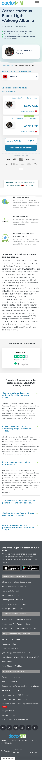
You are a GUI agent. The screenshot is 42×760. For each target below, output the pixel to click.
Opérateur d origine (10, 648)
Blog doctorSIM (8, 711)
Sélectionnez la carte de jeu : (15, 88)
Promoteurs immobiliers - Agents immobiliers (20, 705)
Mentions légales (18, 751)
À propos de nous (9, 715)
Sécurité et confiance (10, 690)
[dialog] (8, 758)
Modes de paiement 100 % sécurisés (16, 695)
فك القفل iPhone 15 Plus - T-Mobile (18, 653)
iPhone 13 (8, 662)
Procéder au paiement (21, 147)
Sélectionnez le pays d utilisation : (17, 71)
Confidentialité (6, 751)
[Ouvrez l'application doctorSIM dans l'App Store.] (11, 567)
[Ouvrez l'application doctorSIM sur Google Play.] (30, 567)
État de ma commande (11, 677)
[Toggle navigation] (36, 3)
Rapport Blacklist (9, 644)
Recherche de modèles (11, 639)
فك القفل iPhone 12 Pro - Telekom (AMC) (20, 657)
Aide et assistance (9, 681)
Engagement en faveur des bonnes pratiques (20, 686)
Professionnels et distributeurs (14, 699)
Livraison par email (21, 197)
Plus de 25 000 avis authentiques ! (15, 720)
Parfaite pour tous (21, 216)
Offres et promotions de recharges (16, 582)
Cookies (33, 752)
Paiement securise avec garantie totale (23, 234)
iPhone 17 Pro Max (12, 666)
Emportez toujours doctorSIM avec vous (20, 549)
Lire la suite (30, 185)
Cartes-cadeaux (7, 65)
